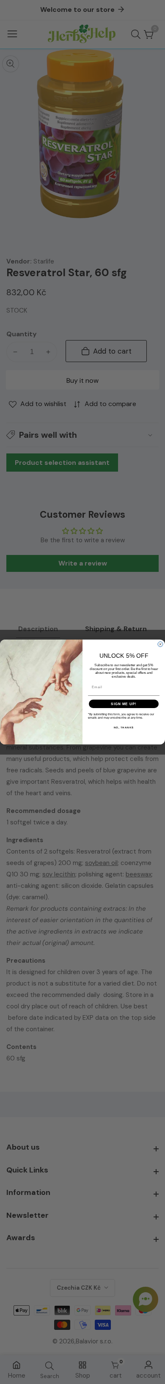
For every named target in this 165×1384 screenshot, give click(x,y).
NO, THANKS (124, 727)
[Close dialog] (160, 644)
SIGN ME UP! (124, 704)
